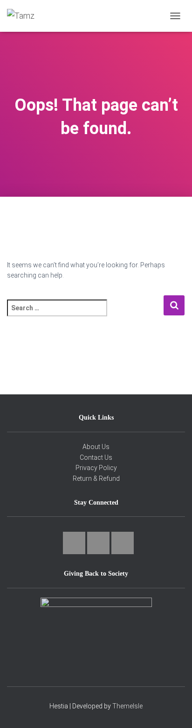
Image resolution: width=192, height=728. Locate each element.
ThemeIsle (127, 706)
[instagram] (74, 543)
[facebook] (98, 543)
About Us (96, 446)
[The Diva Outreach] (96, 633)
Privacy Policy (96, 467)
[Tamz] (24, 16)
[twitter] (122, 543)
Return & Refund (96, 478)
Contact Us (96, 457)
